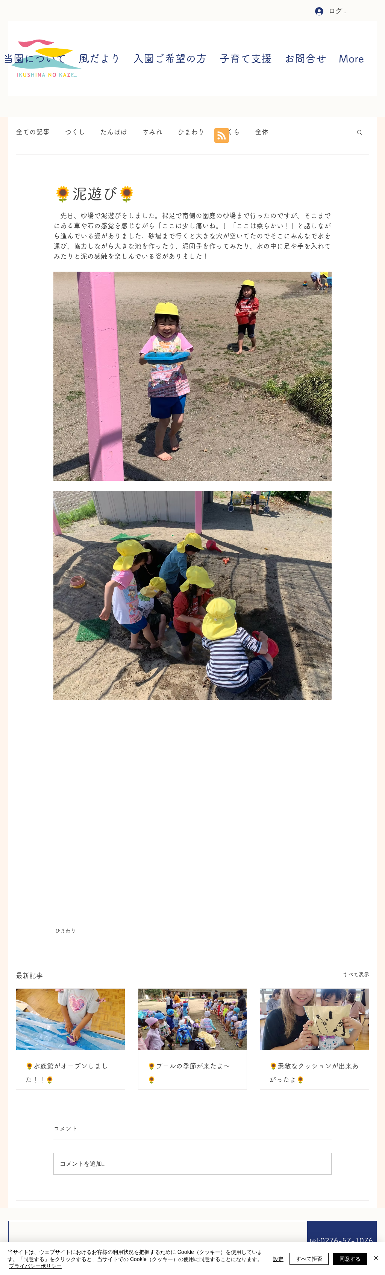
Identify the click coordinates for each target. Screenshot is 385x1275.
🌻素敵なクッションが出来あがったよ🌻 (314, 1072)
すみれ (152, 131)
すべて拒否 (309, 1258)
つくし (75, 131)
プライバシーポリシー (35, 1265)
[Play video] (192, 788)
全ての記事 (33, 131)
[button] (359, 132)
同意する (350, 1258)
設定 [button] (278, 1259)
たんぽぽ (113, 131)
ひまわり (191, 131)
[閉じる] (375, 1258)
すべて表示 (356, 974)
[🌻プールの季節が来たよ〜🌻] (192, 1019)
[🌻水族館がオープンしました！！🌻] (70, 1019)
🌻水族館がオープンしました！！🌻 (66, 1072)
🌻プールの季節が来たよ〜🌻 (188, 1072)
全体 (261, 131)
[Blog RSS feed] (221, 136)
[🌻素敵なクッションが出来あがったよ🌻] (314, 1019)
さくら (230, 131)
